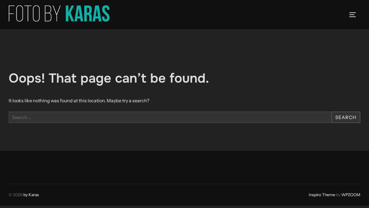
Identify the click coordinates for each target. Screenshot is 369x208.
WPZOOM (350, 194)
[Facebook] (15, 165)
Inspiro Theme (322, 194)
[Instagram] (27, 165)
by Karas (31, 194)
